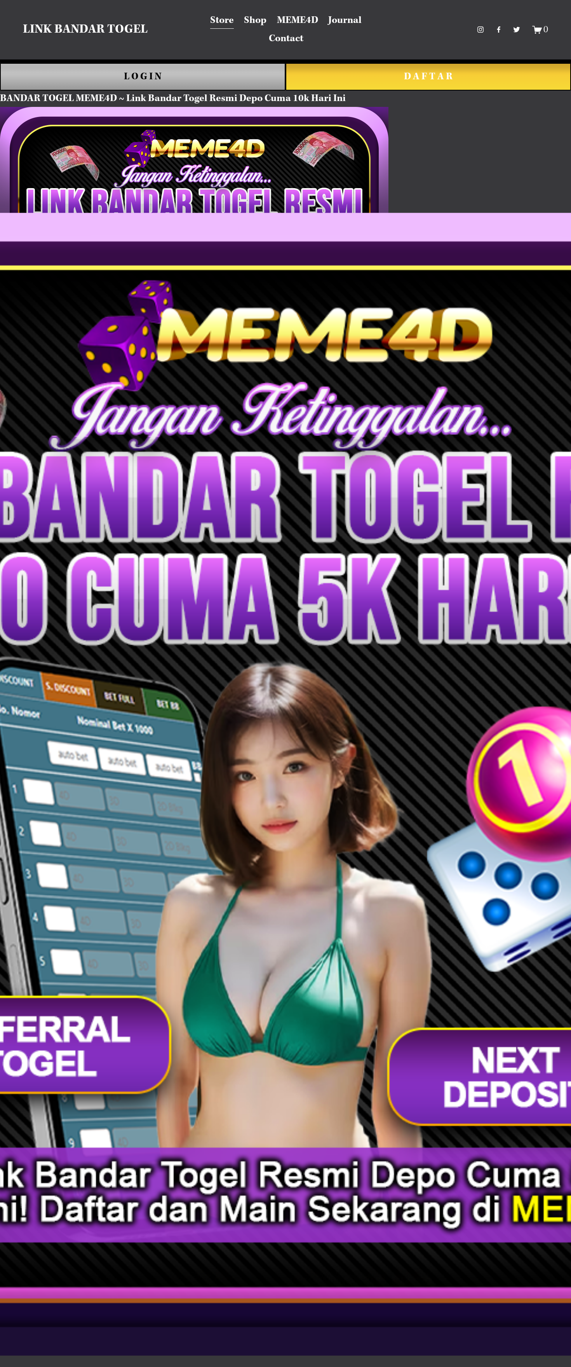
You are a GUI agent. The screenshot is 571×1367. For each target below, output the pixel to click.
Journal (345, 20)
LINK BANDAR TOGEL (85, 29)
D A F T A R (428, 77)
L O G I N (143, 77)
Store (222, 20)
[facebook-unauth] (499, 29)
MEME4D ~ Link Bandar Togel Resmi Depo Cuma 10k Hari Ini (211, 98)
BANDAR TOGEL (37, 98)
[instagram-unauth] (480, 29)
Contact (286, 38)
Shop (255, 20)
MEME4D (297, 20)
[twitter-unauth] (517, 29)
